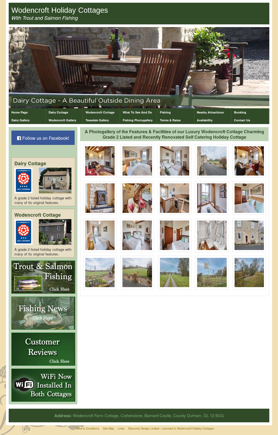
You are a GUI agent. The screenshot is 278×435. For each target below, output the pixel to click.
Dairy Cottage (58, 112)
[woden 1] (100, 161)
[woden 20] (249, 272)
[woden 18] (174, 272)
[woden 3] (174, 161)
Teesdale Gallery (97, 120)
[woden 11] (100, 235)
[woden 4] (212, 161)
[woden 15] (249, 235)
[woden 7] (137, 198)
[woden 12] (137, 235)
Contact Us (242, 120)
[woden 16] (100, 272)
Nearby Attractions (210, 112)
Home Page (19, 112)
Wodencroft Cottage (100, 112)
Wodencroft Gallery (62, 120)
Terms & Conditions (87, 428)
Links (121, 428)
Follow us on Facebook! (45, 138)
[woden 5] (249, 161)
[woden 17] (137, 272)
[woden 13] (174, 235)
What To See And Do (137, 112)
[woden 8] (174, 198)
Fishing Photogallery (138, 120)
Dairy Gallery (20, 120)
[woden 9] (212, 198)
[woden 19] (212, 272)
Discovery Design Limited (143, 428)
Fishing (165, 112)
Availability (205, 120)
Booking (240, 112)
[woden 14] (212, 235)
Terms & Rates (170, 120)
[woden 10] (249, 198)
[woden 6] (100, 198)
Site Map (108, 428)
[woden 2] (137, 161)
